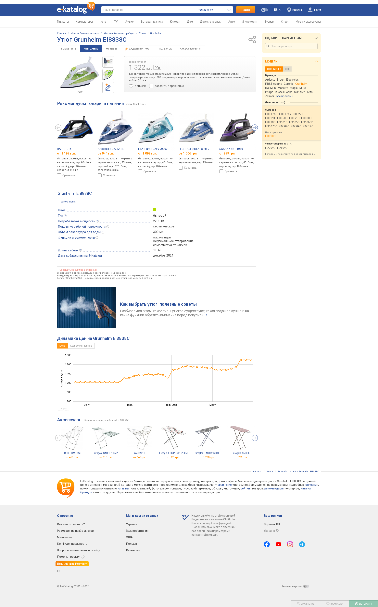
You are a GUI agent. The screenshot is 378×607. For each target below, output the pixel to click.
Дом (190, 21)
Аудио (129, 21)
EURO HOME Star (72, 453)
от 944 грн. (106, 153)
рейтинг (246, 488)
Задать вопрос (139, 48)
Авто (231, 21)
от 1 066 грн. (188, 153)
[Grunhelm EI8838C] (108, 62)
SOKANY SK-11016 (231, 148)
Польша (131, 543)
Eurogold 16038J (241, 453)
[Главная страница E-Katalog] (76, 10)
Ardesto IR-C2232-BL (111, 148)
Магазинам (64, 537)
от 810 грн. (105, 457)
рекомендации (274, 488)
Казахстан (133, 550)
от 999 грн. (227, 153)
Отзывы (111, 48)
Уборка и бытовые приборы (119, 33)
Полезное (165, 48)
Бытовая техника (152, 21)
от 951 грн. (173, 457)
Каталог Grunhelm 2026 (69, 278)
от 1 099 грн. (147, 153)
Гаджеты (63, 21)
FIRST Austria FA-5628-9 (194, 148)
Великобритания (137, 531)
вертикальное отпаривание (173, 241)
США (129, 537)
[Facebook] (267, 544)
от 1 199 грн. (66, 153)
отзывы (123, 488)
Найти (246, 9)
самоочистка (68, 201)
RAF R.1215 (64, 148)
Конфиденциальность (72, 543)
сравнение (225, 485)
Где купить (68, 48)
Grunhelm (155, 33)
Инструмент (250, 21)
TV (116, 21)
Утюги (142, 33)
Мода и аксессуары (308, 21)
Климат (175, 21)
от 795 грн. (241, 457)
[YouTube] (278, 544)
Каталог (61, 33)
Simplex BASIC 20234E (207, 453)
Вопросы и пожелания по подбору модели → (290, 154)
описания (311, 485)
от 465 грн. (72, 457)
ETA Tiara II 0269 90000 (153, 148)
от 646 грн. (139, 457)
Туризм (269, 21)
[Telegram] (302, 544)
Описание (91, 48)
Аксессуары (190, 48)
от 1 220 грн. (207, 457)
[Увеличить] (79, 72)
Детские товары (210, 21)
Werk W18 (139, 453)
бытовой (159, 215)
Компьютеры (84, 21)
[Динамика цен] (157, 67)
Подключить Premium (72, 563)
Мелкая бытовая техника (85, 33)
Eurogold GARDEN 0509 (106, 453)
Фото (103, 21)
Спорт (285, 21)
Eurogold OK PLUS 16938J (173, 453)
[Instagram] (290, 544)
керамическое (163, 226)
